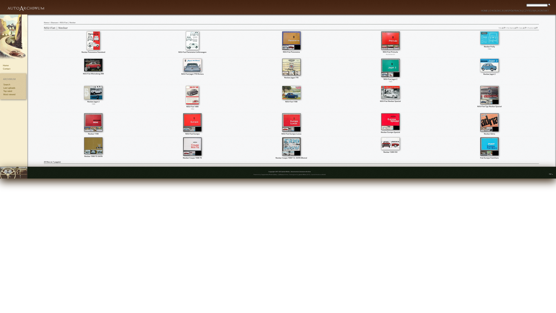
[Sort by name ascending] (515, 28)
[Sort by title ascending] (502, 28)
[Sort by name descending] (517, 28)
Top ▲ (551, 174)
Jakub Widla (286, 172)
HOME (484, 11)
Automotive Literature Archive (301, 172)
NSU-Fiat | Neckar (68, 22)
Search (6, 84)
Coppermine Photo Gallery (269, 174)
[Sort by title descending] (504, 28)
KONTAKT (543, 11)
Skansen (54, 22)
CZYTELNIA (529, 11)
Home (6, 65)
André (324, 174)
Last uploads (9, 88)
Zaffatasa (281, 174)
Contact (6, 69)
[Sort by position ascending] (535, 28)
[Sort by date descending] (525, 28)
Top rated (7, 91)
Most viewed (9, 94)
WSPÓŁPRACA (513, 11)
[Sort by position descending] (536, 28)
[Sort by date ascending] (523, 28)
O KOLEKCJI (496, 11)
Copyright (271, 172)
